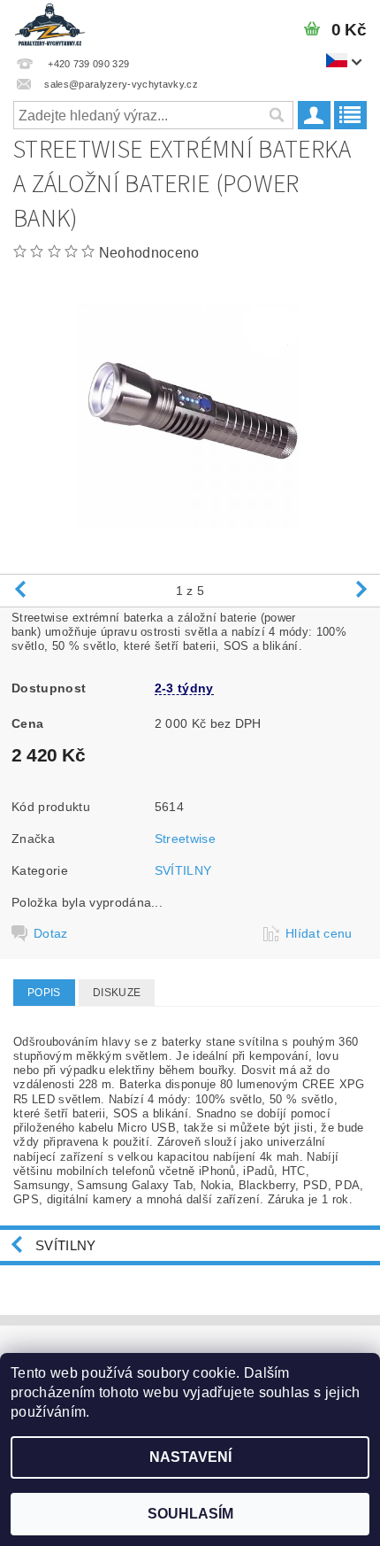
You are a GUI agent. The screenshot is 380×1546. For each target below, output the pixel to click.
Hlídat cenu (319, 933)
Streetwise (185, 838)
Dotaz (51, 933)
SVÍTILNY (183, 870)
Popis (44, 992)
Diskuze (117, 992)
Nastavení (190, 1457)
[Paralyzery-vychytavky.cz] (49, 23)
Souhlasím (190, 1513)
